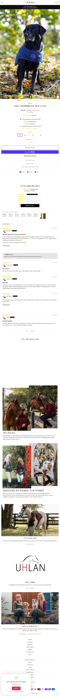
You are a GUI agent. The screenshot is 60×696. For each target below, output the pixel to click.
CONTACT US (30, 652)
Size (29, 132)
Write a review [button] (30, 205)
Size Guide (30, 665)
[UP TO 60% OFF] (30, 520)
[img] (6, 228)
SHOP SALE (30, 544)
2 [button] (29, 331)
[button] (27, 115)
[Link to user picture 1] (6, 248)
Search (30, 662)
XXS (20, 135)
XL (40, 135)
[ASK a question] (30, 608)
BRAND (30, 649)
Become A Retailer (30, 660)
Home (29, 103)
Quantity (30, 139)
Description (30, 160)
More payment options (30, 156)
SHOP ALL (30, 642)
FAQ (30, 667)
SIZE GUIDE (30, 163)
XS (24, 135)
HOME (30, 639)
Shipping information (30, 166)
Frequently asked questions (30, 634)
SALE (30, 654)
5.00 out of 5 (34, 189)
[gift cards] (30, 564)
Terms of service (30, 669)
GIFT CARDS (30, 588)
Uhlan (30, 2)
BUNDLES (30, 644)
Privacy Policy (30, 672)
